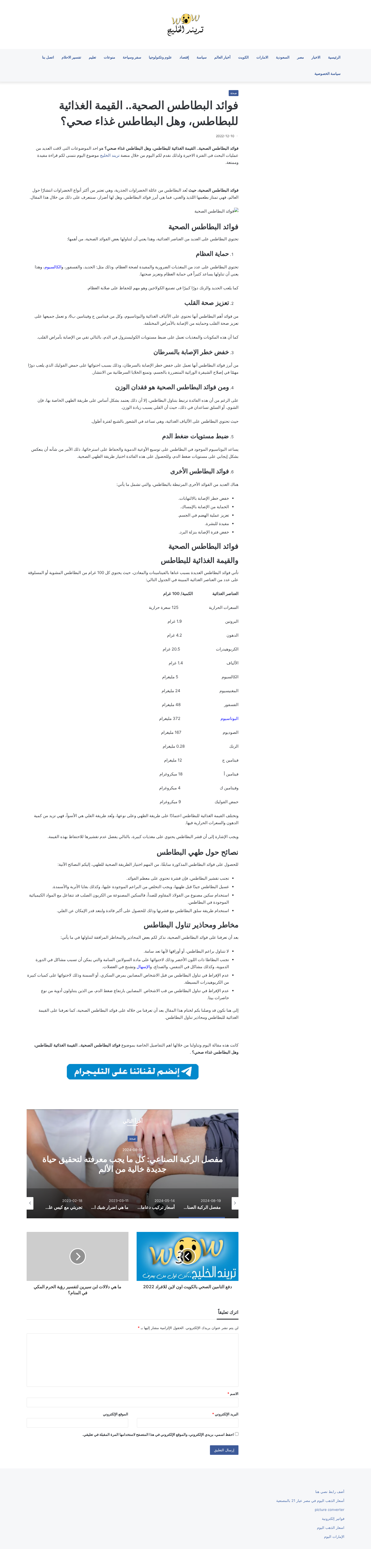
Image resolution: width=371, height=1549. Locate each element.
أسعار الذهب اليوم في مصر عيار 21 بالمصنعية (310, 1500)
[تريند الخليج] (185, 24)
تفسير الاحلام (71, 57)
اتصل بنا (48, 57)
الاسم (232, 1393)
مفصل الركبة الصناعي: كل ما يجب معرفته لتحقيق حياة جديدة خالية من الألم (132, 1164)
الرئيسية (334, 57)
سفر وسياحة (132, 57)
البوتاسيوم (229, 718)
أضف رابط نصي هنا (329, 1491)
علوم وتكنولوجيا (160, 57)
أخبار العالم (222, 57)
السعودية (283, 57)
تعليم (92, 57)
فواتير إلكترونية (333, 1518)
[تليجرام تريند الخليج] (133, 1071)
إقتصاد (184, 57)
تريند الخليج (110, 155)
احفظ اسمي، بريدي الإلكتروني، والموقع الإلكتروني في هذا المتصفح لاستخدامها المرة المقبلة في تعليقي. (158, 1434)
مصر (300, 57)
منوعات (109, 57)
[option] (132, 1163)
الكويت (243, 57)
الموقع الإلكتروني (115, 1414)
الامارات (262, 57)
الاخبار (316, 57)
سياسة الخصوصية (328, 73)
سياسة (202, 57)
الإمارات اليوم (334, 1536)
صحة (233, 93)
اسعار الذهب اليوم (330, 1527)
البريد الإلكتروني (225, 1414)
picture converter (329, 1509)
